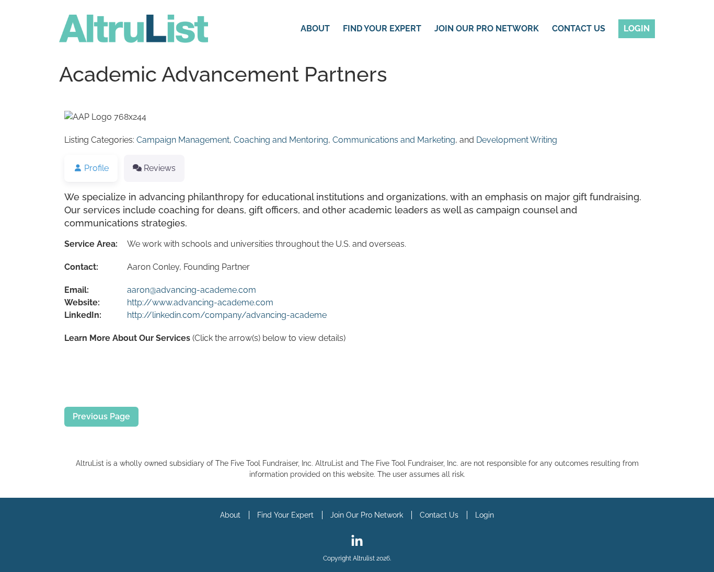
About (315, 28)
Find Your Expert (382, 28)
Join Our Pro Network (486, 28)
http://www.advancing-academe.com (200, 302)
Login (637, 28)
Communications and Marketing (393, 140)
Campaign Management (182, 140)
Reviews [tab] (160, 168)
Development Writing (516, 140)
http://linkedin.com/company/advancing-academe (227, 315)
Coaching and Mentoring (281, 140)
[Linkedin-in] (357, 541)
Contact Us (578, 28)
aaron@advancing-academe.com (191, 290)
